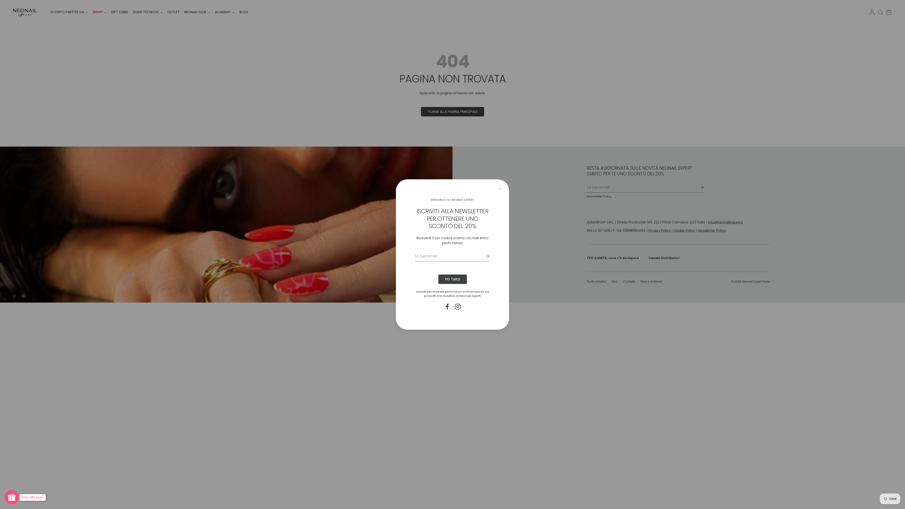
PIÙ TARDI (452, 279)
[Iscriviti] (484, 256)
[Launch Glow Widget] (12, 497)
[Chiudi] (499, 188)
